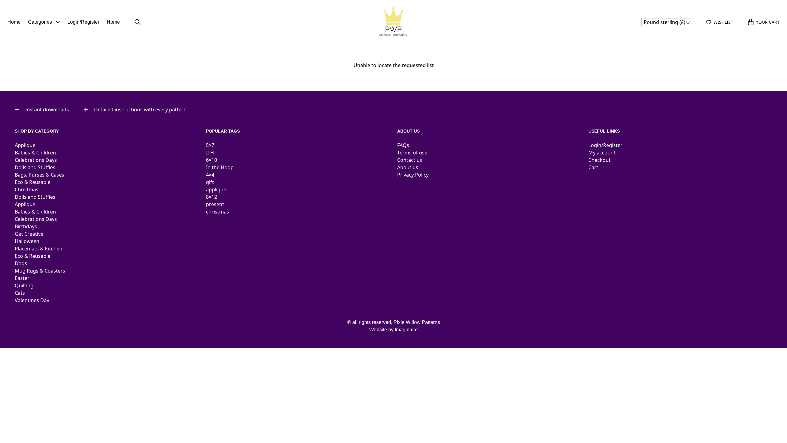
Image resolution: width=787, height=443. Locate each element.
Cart (593, 167)
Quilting (24, 285)
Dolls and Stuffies (35, 167)
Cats (20, 292)
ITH (210, 152)
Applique (25, 145)
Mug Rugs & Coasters (40, 270)
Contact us (409, 160)
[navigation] (666, 22)
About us (407, 167)
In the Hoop (220, 167)
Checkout (599, 160)
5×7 (210, 145)
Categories (40, 22)
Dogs (21, 263)
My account (601, 152)
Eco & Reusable (32, 182)
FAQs (403, 145)
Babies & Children (35, 152)
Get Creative (29, 233)
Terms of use (412, 152)
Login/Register (83, 22)
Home (14, 22)
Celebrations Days (36, 160)
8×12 (211, 197)
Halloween (27, 241)
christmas (217, 211)
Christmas (26, 189)
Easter (22, 278)
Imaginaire (406, 329)
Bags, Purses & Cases (39, 174)
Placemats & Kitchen (38, 248)
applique (216, 189)
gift (210, 182)
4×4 (210, 174)
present (215, 204)
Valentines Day (32, 300)
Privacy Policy (413, 174)
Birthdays (26, 226)
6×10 (211, 160)
